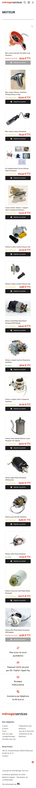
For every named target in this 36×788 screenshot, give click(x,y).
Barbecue (22, 736)
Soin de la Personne (26, 731)
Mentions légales (8, 777)
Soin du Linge (7, 734)
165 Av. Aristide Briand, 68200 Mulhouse (17, 751)
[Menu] (33, 3)
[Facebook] (33, 762)
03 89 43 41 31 (18, 699)
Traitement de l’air (25, 734)
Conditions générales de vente (13, 775)
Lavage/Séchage (8, 736)
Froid (4, 731)
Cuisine (5, 726)
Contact (5, 756)
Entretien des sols (9, 739)
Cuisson (5, 729)
